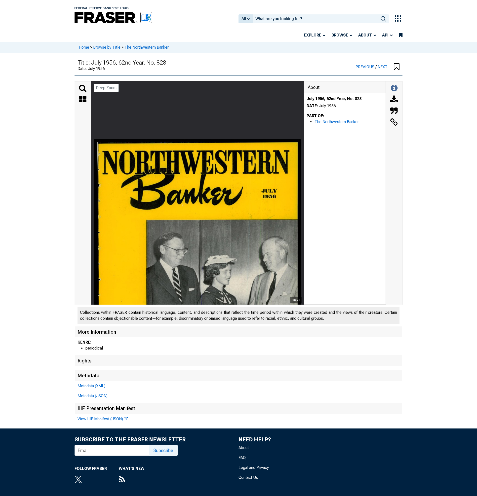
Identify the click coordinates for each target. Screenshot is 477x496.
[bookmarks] (400, 35)
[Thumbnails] (83, 99)
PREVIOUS (365, 67)
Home (84, 47)
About (365, 35)
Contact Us (248, 477)
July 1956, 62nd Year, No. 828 (334, 98)
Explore (312, 35)
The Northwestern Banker (146, 47)
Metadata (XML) (91, 386)
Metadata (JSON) (93, 395)
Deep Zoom (106, 87)
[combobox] (315, 18)
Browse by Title (106, 47)
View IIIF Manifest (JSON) (100, 419)
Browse (339, 35)
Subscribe (163, 450)
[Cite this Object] (394, 111)
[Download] (394, 99)
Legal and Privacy (253, 467)
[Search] (83, 88)
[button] (396, 67)
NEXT (383, 67)
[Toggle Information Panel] (394, 88)
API (385, 35)
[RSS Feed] (131, 480)
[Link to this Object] (394, 122)
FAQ (242, 457)
